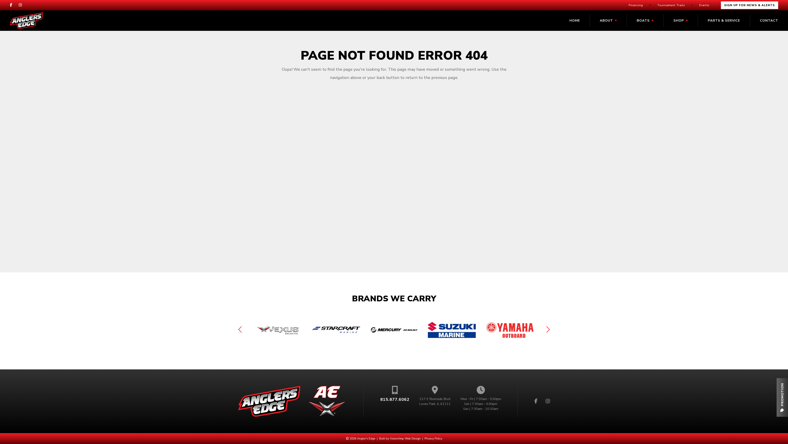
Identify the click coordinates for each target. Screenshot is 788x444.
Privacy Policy (433, 439)
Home (574, 20)
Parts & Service (724, 20)
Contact (769, 20)
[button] (782, 397)
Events (704, 5)
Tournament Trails (671, 5)
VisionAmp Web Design (405, 439)
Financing (636, 5)
